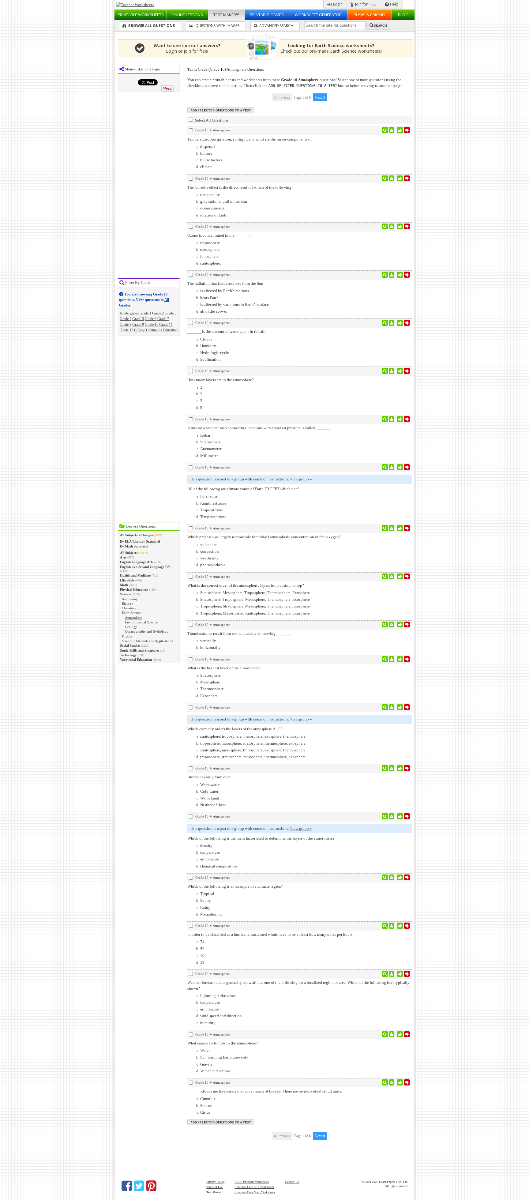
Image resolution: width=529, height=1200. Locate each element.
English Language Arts (136, 562)
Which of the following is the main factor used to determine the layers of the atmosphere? (261, 838)
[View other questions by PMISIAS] (392, 130)
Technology (128, 655)
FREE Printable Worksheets (251, 1181)
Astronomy (130, 599)
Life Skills (127, 580)
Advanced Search (275, 25)
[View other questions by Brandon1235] (392, 371)
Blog (403, 14)
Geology (131, 627)
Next (319, 97)
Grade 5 (138, 319)
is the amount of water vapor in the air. (233, 331)
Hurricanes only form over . (217, 777)
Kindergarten (129, 313)
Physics (127, 636)
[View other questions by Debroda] (392, 227)
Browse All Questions (151, 25)
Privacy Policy (215, 1181)
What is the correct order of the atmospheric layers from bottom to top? (245, 585)
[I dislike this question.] (407, 130)
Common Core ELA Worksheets (254, 1187)
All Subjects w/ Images (136, 535)
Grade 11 (166, 324)
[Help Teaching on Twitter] (139, 1186)
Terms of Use (214, 1187)
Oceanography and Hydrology (146, 631)
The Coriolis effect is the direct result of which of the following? (240, 187)
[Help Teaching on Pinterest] (151, 1186)
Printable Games (267, 14)
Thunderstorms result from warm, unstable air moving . (239, 633)
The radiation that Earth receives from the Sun (225, 283)
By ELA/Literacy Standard (140, 541)
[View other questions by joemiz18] (392, 419)
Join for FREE (365, 4)
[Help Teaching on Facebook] (127, 1186)
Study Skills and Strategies (139, 650)
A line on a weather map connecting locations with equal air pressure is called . (259, 428)
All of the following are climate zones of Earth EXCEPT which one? (243, 489)
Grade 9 (138, 324)
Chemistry (129, 608)
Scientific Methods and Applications (147, 641)
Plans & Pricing (369, 14)
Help (393, 4)
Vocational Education (136, 659)
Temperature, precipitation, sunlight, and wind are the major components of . (257, 139)
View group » (301, 479)
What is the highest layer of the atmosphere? (224, 668)
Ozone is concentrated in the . (218, 235)
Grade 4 (125, 319)
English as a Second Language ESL (145, 567)
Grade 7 (163, 319)
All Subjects (128, 553)
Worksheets (141, 14)
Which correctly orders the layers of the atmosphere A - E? (235, 729)
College (139, 330)
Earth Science (131, 613)
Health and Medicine (135, 575)
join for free (195, 51)
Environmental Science (141, 622)
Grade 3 (170, 313)
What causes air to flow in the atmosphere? (222, 1043)
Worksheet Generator (318, 14)
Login (337, 4)
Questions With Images (216, 25)
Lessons (187, 14)
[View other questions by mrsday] (392, 275)
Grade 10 (151, 324)
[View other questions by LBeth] (392, 528)
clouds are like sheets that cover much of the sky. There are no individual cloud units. (271, 1091)
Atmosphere (133, 617)
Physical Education (134, 589)
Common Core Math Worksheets (254, 1192)
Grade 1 (145, 313)
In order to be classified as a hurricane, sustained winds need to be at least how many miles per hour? (270, 934)
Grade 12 (126, 330)
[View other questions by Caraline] (392, 1034)
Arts (123, 557)
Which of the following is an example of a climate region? (235, 886)
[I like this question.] (400, 130)
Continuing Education (162, 330)
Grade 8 (125, 324)
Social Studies (130, 645)
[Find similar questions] (385, 130)
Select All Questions (211, 120)
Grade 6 (150, 319)
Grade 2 (158, 313)
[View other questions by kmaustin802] (392, 178)
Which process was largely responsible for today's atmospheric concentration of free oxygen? (264, 537)
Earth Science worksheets (355, 51)
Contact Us (292, 1181)
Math (124, 585)
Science (125, 594)
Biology (127, 603)
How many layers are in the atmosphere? (220, 380)
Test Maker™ (226, 14)
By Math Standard (134, 546)
